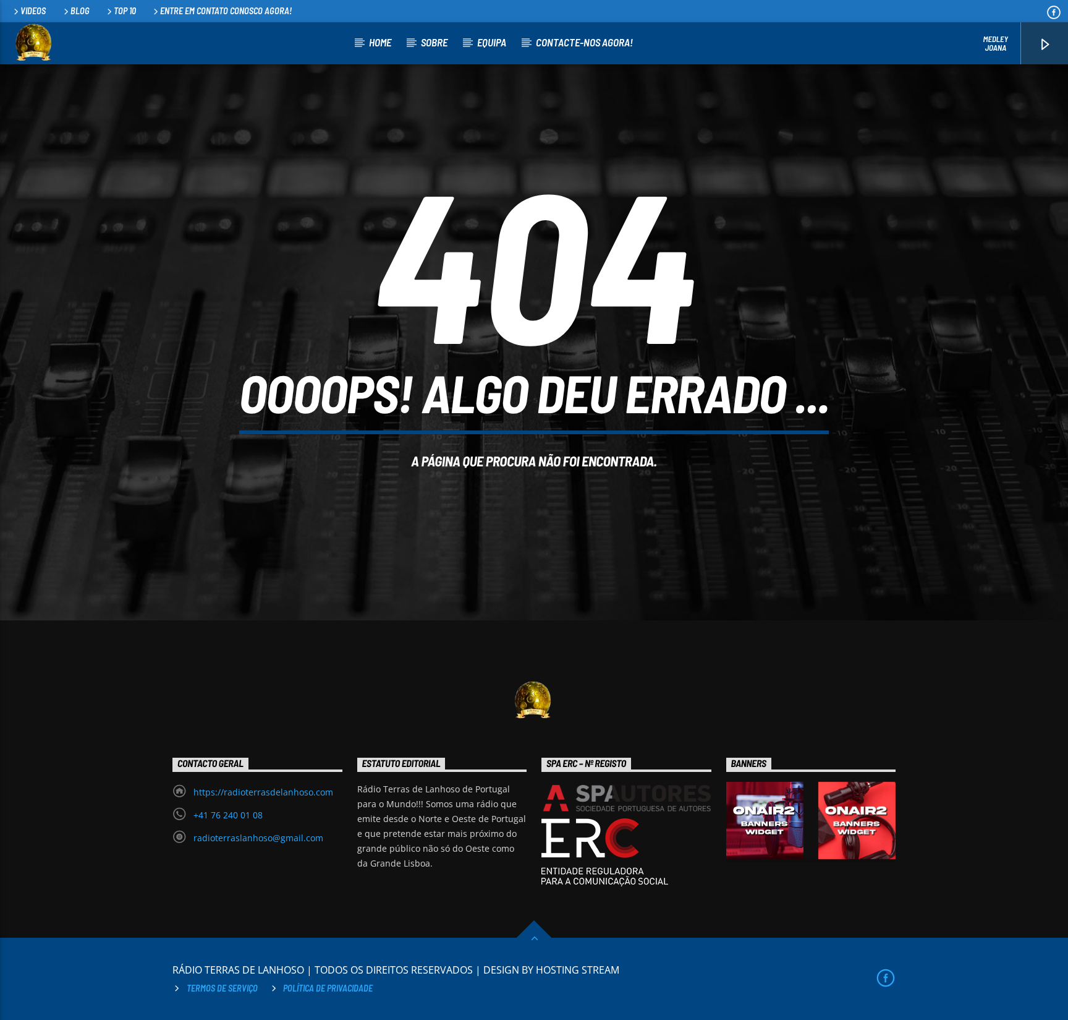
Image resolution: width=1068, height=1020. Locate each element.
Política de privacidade (328, 988)
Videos (33, 11)
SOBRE (434, 42)
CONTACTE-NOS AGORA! (584, 42)
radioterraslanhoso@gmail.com (258, 838)
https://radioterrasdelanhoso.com (263, 792)
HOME (380, 42)
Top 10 (125, 11)
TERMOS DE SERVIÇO (222, 988)
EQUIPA (491, 42)
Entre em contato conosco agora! (226, 11)
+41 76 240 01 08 (228, 815)
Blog (80, 11)
